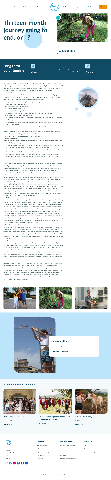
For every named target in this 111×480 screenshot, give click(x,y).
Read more (6, 425)
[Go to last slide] (4, 298)
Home (5, 7)
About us (14, 7)
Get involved (27, 7)
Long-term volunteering (42, 452)
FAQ (85, 445)
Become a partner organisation (68, 458)
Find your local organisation (67, 445)
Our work (39, 7)
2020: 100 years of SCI (42, 455)
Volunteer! (63, 449)
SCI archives (39, 458)
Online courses (40, 449)
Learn (61, 452)
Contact (86, 449)
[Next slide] (106, 298)
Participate (63, 455)
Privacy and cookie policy (90, 452)
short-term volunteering (42, 445)
